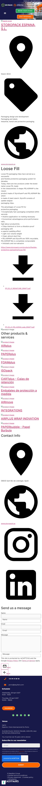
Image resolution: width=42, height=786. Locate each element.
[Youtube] (29, 715)
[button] (5, 13)
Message (4, 635)
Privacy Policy (12, 661)
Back (7, 674)
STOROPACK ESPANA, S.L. (18, 27)
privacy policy (21, 751)
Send (7, 667)
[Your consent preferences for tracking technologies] (4, 782)
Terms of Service (28, 661)
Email (3, 624)
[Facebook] (17, 715)
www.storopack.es (8, 164)
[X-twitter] (25, 715)
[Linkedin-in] (13, 715)
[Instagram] (21, 715)
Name (3, 613)
